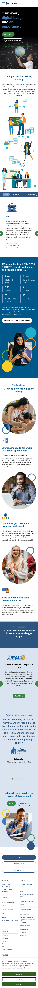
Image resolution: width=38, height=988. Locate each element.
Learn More (12, 246)
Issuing (22, 904)
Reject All (19, 984)
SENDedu (23, 897)
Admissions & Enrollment (28, 907)
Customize (19, 979)
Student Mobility (25, 910)
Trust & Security (7, 949)
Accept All (19, 974)
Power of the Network (27, 884)
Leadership (5, 938)
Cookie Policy (25, 968)
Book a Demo (19, 870)
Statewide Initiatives (26, 917)
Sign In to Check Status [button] (12, 41)
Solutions (23, 932)
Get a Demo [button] (24, 803)
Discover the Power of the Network (17, 320)
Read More (19, 696)
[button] (12, 779)
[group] (19, 679)
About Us (5, 936)
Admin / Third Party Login (10, 920)
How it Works (6, 884)
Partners (4, 941)
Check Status (19, 864)
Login (3, 905)
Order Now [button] (8, 34)
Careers (4, 944)
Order (19, 857)
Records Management (27, 894)
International (24, 887)
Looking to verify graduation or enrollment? (17, 47)
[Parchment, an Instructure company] (10, 3)
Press (3, 946)
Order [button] (11, 803)
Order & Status (6, 887)
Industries (23, 935)
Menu (35, 4)
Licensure (23, 922)
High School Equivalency (27, 920)
